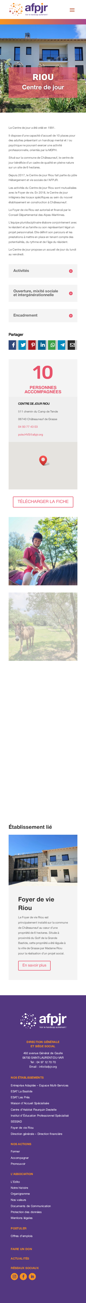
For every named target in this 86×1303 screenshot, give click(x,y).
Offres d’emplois (22, 1236)
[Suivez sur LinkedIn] (32, 1276)
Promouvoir (18, 1164)
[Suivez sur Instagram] (14, 1276)
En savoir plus (34, 965)
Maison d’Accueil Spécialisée (30, 1103)
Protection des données (26, 1212)
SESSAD (16, 1122)
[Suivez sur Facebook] (23, 1276)
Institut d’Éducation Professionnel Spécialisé (40, 1115)
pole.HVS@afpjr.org (30, 434)
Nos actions (21, 1144)
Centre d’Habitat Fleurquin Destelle (33, 1110)
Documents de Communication (31, 1206)
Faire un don (21, 1249)
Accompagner (20, 1158)
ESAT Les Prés (20, 1097)
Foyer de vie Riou (22, 1128)
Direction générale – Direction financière (36, 1134)
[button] (44, 461)
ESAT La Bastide (21, 1091)
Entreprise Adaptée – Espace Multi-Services (39, 1085)
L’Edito (15, 1182)
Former (15, 1152)
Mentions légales (22, 1218)
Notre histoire (19, 1188)
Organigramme (20, 1194)
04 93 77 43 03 (28, 427)
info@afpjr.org (48, 1067)
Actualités (20, 1259)
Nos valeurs (18, 1200)
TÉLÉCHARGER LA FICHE (43, 502)
